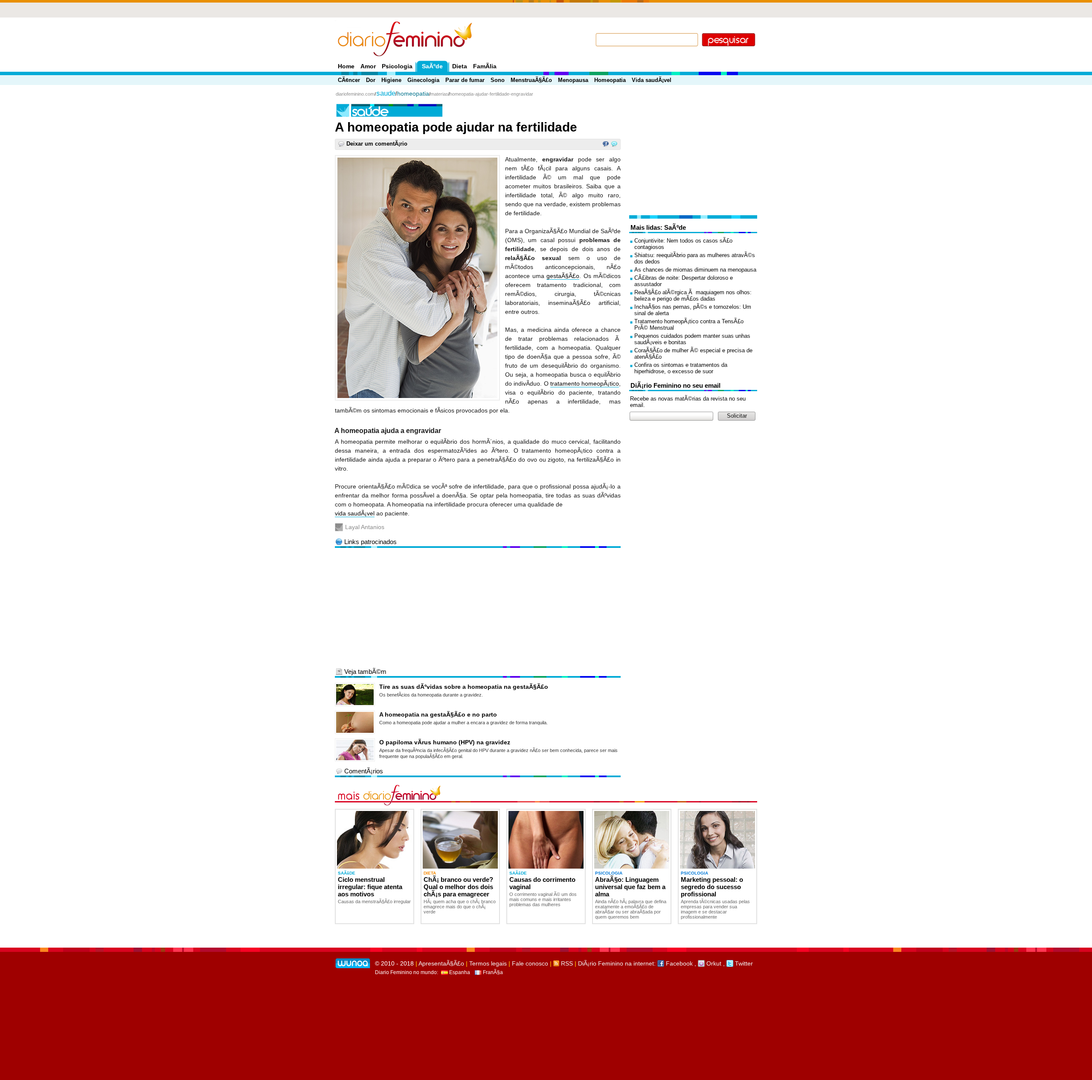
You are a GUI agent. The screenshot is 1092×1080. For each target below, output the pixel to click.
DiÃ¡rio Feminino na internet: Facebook (635, 963)
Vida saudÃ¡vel (651, 80)
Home (346, 66)
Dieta (459, 66)
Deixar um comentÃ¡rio (376, 143)
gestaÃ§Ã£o (562, 275)
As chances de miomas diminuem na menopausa (695, 269)
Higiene (391, 80)
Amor (368, 66)
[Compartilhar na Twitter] (614, 145)
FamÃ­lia (485, 66)
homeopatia (413, 93)
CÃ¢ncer (349, 80)
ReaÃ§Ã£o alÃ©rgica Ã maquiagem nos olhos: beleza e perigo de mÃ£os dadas (693, 295)
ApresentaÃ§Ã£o (441, 963)
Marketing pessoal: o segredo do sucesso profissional (712, 887)
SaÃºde (432, 66)
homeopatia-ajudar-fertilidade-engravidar (491, 94)
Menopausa (573, 80)
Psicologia (397, 66)
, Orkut (707, 963)
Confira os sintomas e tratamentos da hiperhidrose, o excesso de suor (680, 368)
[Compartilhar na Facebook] (605, 145)
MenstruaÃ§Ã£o (531, 80)
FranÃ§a (492, 972)
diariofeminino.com (355, 94)
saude (385, 93)
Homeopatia (610, 80)
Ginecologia (423, 80)
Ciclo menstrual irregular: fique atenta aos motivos (370, 887)
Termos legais (488, 963)
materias (439, 94)
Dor (370, 80)
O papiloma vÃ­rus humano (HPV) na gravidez (444, 742)
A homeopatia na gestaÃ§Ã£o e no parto (438, 714)
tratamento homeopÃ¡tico (584, 383)
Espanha (459, 972)
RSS (566, 963)
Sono (498, 80)
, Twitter (738, 963)
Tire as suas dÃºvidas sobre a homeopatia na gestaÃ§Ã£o (463, 686)
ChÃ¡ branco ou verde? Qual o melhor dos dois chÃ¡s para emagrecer (458, 887)
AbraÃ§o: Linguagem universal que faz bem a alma (630, 887)
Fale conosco (530, 963)
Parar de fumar (465, 80)
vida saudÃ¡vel (355, 513)
